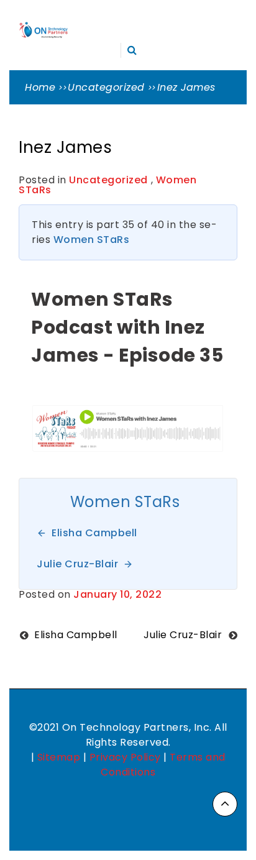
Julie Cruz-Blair (183, 635)
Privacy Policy (125, 757)
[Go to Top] (225, 804)
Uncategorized (108, 180)
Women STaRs (91, 239)
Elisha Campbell (75, 635)
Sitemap (59, 757)
